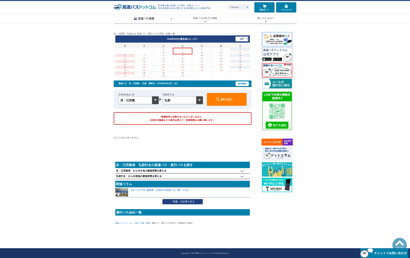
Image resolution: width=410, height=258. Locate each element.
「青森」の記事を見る (183, 201)
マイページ (286, 10)
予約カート (264, 10)
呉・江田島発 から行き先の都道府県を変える (141, 170)
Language (234, 7)
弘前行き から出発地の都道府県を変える (139, 176)
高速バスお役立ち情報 (205, 18)
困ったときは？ (265, 18)
